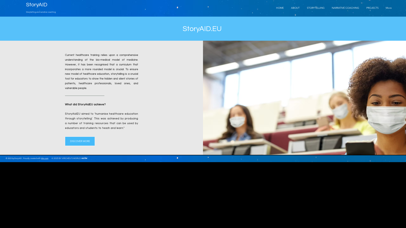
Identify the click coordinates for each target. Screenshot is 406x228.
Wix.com (44, 158)
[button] (371, 7)
